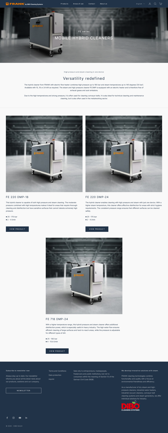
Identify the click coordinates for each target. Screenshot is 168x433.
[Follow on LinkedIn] (26, 418)
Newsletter (23, 391)
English (139, 4)
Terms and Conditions (57, 371)
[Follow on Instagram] (13, 418)
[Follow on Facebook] (7, 418)
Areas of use (78, 4)
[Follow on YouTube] (20, 418)
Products (64, 4)
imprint (51, 379)
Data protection (55, 375)
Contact (92, 4)
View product (17, 229)
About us (103, 4)
